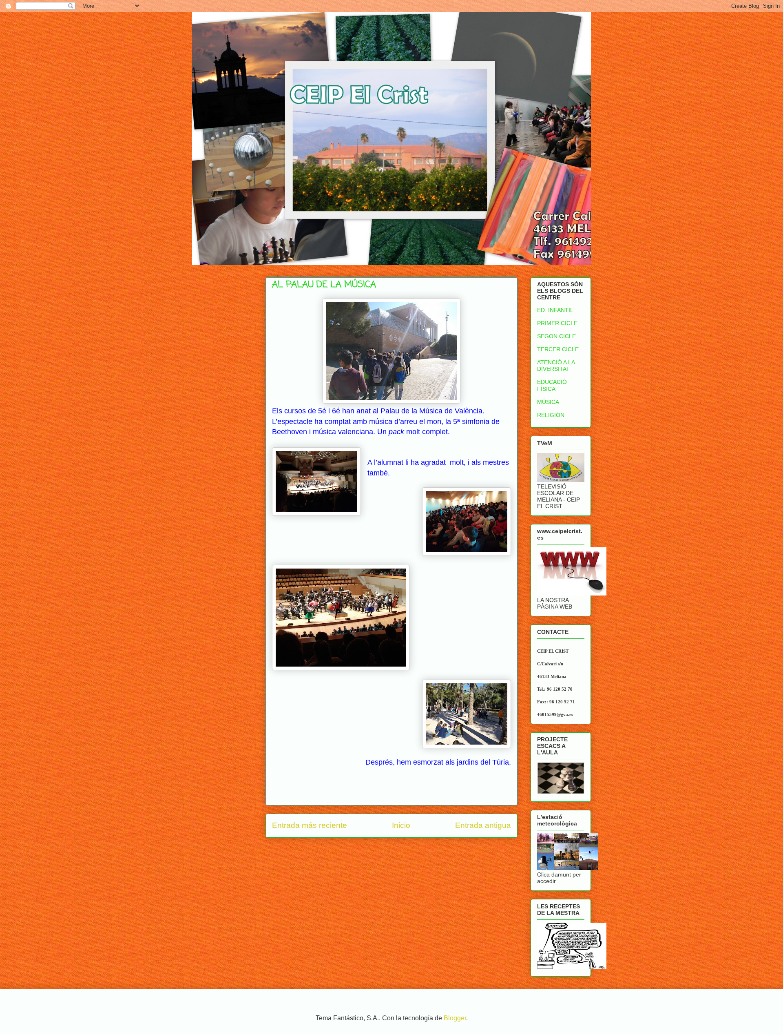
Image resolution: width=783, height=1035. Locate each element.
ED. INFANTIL (555, 310)
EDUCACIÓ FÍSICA (552, 385)
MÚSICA (548, 402)
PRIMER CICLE (557, 323)
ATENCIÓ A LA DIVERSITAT (556, 366)
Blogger (455, 1018)
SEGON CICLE (556, 336)
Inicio (401, 825)
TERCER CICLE (558, 349)
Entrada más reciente (309, 825)
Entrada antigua (483, 825)
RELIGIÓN (550, 415)
